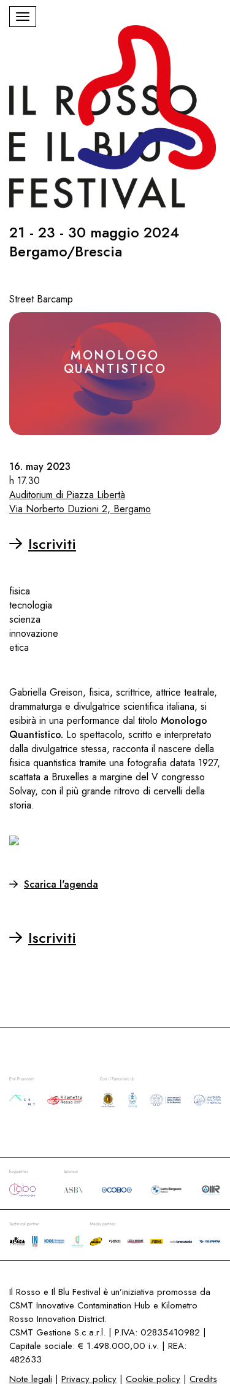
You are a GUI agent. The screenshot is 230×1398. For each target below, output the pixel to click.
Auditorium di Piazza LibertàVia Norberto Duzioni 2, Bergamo (80, 502)
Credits (203, 1379)
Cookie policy (153, 1379)
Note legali (30, 1379)
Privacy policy (89, 1379)
